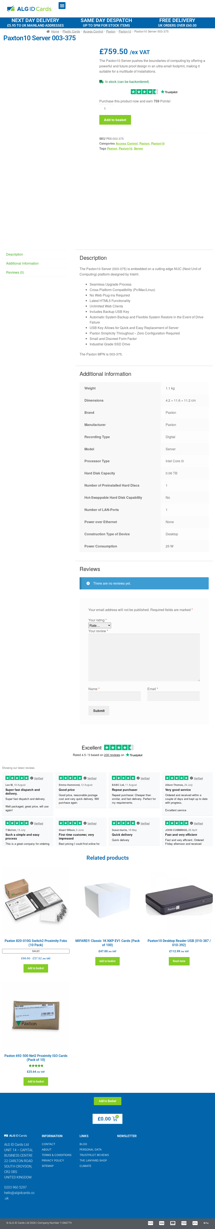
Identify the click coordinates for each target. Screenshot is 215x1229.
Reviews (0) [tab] (15, 272)
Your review (98, 630)
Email (152, 688)
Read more (179, 961)
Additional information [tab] (22, 263)
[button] (62, 5)
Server (138, 148)
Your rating (97, 620)
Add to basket (115, 119)
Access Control (127, 143)
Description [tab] (14, 254)
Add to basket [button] (36, 968)
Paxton (144, 143)
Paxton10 (158, 143)
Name (94, 688)
